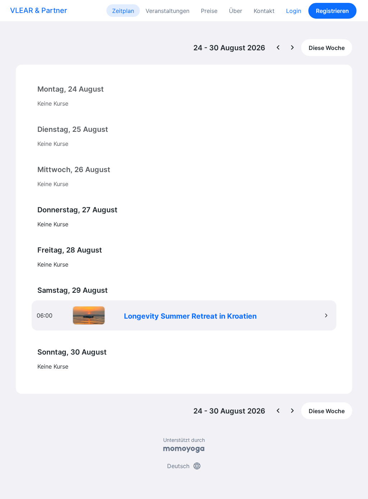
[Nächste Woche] (292, 48)
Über (235, 10)
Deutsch (184, 466)
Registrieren (332, 10)
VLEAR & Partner (38, 10)
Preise (209, 10)
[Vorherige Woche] (278, 48)
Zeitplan (123, 10)
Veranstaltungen (167, 10)
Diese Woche (327, 47)
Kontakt (264, 10)
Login (293, 10)
